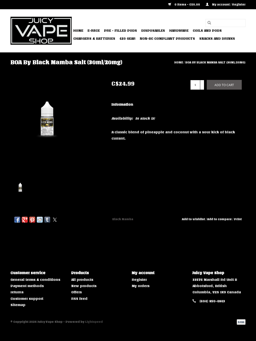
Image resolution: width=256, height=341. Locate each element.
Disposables (153, 30)
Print (238, 219)
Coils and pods (207, 30)
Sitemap (18, 305)
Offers (76, 292)
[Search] (209, 23)
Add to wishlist (194, 219)
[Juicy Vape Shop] (41, 31)
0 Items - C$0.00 (187, 4)
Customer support (26, 299)
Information (122, 104)
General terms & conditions (35, 280)
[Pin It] (32, 220)
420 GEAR (128, 38)
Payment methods (27, 286)
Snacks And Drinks (217, 38)
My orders (141, 286)
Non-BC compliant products (167, 38)
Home (78, 30)
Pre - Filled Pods (120, 30)
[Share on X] (55, 220)
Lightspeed (94, 321)
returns (17, 292)
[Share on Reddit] (40, 220)
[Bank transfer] (240, 321)
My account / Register (228, 4)
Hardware (178, 30)
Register (139, 280)
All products (82, 280)
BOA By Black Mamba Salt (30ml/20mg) (215, 62)
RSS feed (79, 299)
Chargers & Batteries (94, 38)
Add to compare (219, 219)
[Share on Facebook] (17, 220)
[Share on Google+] (25, 220)
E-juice (94, 30)
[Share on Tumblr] (47, 220)
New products (83, 286)
